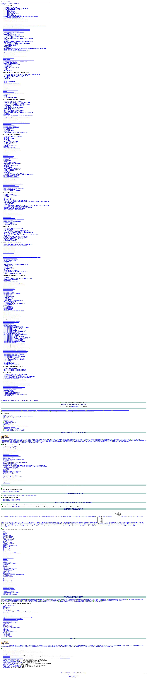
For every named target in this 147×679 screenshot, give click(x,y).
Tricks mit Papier (6, 282)
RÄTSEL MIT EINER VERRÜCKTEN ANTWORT (14, 358)
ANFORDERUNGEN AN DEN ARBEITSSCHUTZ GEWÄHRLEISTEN (18, 232)
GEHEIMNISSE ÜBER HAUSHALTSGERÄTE (13, 326)
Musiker (4, 561)
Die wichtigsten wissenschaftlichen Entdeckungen (13, 449)
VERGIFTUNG (6, 266)
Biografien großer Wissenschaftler (10, 448)
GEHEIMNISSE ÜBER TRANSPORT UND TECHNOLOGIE (15, 351)
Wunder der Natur (6, 667)
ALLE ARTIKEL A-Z (7, 65)
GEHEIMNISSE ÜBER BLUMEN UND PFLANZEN (14, 354)
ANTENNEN (6, 139)
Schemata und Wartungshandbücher (10, 63)
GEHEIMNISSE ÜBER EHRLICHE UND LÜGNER (14, 356)
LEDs (4, 211)
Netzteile (5, 606)
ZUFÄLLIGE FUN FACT (8, 10)
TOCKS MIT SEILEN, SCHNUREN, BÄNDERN (13, 283)
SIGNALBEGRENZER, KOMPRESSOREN (12, 163)
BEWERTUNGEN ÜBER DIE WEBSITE (11, 67)
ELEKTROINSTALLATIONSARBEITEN (12, 221)
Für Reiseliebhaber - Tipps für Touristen (11, 468)
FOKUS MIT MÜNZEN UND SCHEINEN (12, 293)
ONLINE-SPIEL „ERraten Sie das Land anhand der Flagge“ (15, 20)
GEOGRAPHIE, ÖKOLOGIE (9, 81)
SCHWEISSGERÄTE (7, 210)
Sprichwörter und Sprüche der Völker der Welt (12, 388)
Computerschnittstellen (7, 548)
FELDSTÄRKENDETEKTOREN (10, 145)
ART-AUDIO (6, 39)
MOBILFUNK (6, 159)
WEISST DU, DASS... (7, 381)
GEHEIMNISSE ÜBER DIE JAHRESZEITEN (12, 328)
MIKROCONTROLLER (8, 157)
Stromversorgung (6, 634)
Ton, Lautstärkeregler (7, 575)
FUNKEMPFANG (7, 171)
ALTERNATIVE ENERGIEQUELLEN (11, 195)
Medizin (4, 554)
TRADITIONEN (6, 94)
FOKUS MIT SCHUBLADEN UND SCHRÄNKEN (13, 310)
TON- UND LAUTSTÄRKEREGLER (11, 175)
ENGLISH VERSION (7, 70)
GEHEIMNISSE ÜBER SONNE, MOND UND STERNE (14, 350)
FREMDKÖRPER (7, 261)
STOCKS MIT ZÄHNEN (8, 297)
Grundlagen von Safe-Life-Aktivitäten (10, 472)
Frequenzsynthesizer (7, 577)
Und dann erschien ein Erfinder (9, 463)
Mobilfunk (5, 559)
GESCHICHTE (6, 85)
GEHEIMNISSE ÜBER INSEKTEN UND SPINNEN (14, 341)
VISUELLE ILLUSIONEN (8, 37)
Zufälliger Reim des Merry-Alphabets (11, 428)
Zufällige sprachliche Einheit (10, 422)
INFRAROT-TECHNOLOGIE (9, 151)
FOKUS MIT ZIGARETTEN (9, 302)
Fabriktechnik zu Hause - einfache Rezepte (11, 456)
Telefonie (5, 582)
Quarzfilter (5, 547)
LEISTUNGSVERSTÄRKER (9, 185)
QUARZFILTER (6, 152)
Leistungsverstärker (7, 586)
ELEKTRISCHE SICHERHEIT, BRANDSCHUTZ (13, 219)
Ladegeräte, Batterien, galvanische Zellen (11, 610)
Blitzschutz (5, 614)
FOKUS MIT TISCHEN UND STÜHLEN (11, 314)
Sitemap (75, 672)
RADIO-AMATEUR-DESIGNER (10, 170)
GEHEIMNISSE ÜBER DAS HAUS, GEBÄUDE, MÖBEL (15, 334)
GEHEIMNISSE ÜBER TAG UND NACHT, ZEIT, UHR (14, 330)
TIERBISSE (5, 272)
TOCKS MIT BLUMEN (8, 306)
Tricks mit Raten (6, 305)
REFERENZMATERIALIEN (9, 178)
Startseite (63, 672)
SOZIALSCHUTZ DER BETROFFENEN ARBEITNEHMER (15, 236)
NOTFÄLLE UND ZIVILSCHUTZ (10, 252)
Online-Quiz (5, 450)
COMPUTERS (6, 154)
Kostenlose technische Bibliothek (31, 400)
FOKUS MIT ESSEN (7, 285)
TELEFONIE (6, 181)
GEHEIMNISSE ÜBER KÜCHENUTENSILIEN (13, 339)
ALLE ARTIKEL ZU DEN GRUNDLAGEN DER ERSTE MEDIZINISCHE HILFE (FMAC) (22, 257)
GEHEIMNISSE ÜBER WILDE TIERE (11, 332)
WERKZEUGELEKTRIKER (9, 202)
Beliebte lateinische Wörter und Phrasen (11, 475)
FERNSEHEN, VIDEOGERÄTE (10, 180)
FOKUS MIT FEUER (7, 295)
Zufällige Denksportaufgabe (9, 427)
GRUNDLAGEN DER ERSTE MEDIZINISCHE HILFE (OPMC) (16, 50)
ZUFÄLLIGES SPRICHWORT (9, 12)
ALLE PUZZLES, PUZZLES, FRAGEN (11, 321)
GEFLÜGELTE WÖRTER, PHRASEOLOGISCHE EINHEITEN (16, 43)
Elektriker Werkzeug (7, 612)
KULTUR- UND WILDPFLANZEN (10, 44)
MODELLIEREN (7, 46)
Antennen (5, 533)
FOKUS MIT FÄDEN (7, 294)
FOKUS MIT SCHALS (8, 298)
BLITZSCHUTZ (6, 204)
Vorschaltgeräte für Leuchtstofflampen (10, 620)
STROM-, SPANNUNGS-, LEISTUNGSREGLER (13, 209)
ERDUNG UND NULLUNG (9, 199)
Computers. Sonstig (7, 553)
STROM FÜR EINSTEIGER (9, 218)
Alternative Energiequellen (8, 605)
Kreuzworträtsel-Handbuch (8, 53)
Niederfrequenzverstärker (8, 590)
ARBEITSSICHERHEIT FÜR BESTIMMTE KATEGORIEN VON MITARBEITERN (20, 234)
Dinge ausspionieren (7, 482)
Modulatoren (5, 560)
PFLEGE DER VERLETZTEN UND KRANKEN (13, 273)
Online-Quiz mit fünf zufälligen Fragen (11, 417)
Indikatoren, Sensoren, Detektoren (10, 545)
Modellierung (5, 470)
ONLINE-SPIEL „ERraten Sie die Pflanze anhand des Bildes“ (15, 19)
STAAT (5, 82)
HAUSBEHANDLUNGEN (8, 268)
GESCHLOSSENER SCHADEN (10, 260)
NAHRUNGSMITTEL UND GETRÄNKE (11, 83)
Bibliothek (68, 672)
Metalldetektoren (6, 555)
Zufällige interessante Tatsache (10, 419)
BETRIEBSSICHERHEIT (8, 249)
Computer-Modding (7, 550)
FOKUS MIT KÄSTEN (8, 291)
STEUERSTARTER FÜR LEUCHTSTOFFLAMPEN (14, 208)
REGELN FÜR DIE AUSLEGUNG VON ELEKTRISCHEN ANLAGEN (18, 206)
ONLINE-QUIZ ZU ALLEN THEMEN (11, 31)
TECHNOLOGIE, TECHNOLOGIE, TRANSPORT (13, 93)
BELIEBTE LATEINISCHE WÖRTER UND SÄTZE (14, 387)
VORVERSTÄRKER (7, 167)
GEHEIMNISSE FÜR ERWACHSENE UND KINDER (14, 379)
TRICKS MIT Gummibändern (9, 301)
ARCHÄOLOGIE (7, 77)
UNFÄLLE (5, 269)
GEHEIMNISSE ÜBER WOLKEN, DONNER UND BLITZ (15, 352)
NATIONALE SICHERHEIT (9, 248)
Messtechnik (5, 544)
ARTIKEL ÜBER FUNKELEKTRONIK (11, 126)
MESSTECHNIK (6, 149)
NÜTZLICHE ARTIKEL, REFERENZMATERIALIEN (14, 52)
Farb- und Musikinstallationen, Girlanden (11, 592)
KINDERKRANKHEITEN (8, 267)
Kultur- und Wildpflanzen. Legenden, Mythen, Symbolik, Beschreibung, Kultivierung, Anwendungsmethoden (25, 466)
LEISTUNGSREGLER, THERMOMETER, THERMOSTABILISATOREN (18, 174)
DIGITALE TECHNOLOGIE (9, 189)
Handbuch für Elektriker (8, 625)
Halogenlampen (6, 608)
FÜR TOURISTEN (7, 57)
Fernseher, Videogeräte (8, 581)
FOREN (5, 69)
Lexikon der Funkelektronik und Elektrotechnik (15, 506)
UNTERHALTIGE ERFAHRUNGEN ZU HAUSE (13, 36)
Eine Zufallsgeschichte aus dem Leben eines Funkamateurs (16, 425)
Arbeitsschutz (5, 474)
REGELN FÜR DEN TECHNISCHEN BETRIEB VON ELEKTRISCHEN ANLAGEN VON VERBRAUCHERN (26, 205)
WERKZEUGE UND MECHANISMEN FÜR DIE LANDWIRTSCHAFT (18, 38)
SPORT (5, 91)
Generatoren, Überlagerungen (9, 538)
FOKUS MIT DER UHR (8, 307)
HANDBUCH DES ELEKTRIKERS (10, 212)
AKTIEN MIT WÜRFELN (8, 292)
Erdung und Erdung (7, 609)
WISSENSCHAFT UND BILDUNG (10, 90)
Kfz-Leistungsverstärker (8, 587)
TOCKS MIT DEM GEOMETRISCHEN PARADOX (14, 284)
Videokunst (5, 461)
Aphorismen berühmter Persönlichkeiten (11, 446)
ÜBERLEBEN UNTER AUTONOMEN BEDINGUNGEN (15, 245)
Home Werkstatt (6, 454)
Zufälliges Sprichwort (8, 421)
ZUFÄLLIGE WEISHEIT (8, 14)
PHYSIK (5, 95)
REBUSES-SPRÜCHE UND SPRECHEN (11, 364)
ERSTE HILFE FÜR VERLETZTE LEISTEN (12, 233)
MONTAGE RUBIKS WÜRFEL (9, 389)
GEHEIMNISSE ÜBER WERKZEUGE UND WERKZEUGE (15, 338)
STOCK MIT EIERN (7, 309)
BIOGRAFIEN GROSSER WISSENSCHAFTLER (13, 28)
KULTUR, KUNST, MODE (8, 86)
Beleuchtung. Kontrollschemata (9, 615)
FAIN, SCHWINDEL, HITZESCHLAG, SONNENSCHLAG (15, 264)
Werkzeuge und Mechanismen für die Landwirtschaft (13, 459)
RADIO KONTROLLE (8, 172)
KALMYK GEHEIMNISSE (9, 362)
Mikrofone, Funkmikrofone (8, 558)
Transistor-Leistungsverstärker (9, 589)
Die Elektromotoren (7, 632)
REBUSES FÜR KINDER (8, 363)
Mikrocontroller (6, 557)
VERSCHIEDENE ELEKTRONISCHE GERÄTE (13, 173)
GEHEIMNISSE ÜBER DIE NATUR (10, 345)
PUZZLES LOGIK (7, 324)
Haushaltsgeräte (6, 607)
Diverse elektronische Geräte (9, 573)
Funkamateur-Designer (7, 570)
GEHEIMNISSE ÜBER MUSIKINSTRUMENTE (13, 340)
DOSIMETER (6, 146)
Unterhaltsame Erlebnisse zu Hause (10, 655)
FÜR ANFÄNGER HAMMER (9, 162)
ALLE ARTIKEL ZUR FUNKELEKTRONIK (12, 136)
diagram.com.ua (74, 406)
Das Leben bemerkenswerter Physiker (10, 455)
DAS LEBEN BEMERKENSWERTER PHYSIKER (13, 107)
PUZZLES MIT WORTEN (8, 360)
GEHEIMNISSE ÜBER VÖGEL (9, 346)
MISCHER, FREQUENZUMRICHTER (11, 177)
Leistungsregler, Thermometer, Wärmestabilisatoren (13, 574)
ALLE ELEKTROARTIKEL (9, 194)
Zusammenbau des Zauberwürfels (10, 663)
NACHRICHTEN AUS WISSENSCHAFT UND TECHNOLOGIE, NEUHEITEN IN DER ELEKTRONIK (24, 25)
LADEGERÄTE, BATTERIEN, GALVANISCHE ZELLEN (15, 200)
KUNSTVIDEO (6, 40)
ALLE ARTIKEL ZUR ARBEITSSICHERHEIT (13, 228)
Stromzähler (5, 629)
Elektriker (5, 628)
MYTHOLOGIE (6, 89)
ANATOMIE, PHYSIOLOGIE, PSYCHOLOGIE (13, 76)
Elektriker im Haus (6, 483)
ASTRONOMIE (6, 78)
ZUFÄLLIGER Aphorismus (9, 11)
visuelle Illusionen (6, 458)
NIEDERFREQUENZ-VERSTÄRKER (11, 186)
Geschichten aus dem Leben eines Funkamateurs (13, 658)
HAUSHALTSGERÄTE (8, 197)
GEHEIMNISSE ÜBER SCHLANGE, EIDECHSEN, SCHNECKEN (17, 337)
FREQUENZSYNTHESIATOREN (10, 176)
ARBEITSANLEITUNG (8, 229)
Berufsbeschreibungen (7, 453)
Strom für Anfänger (7, 630)
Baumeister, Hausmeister (8, 478)
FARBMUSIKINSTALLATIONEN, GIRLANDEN (13, 188)
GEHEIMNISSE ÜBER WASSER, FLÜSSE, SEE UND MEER (16, 327)
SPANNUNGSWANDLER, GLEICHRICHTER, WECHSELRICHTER (17, 207)
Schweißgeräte (6, 623)
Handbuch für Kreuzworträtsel (9, 477)
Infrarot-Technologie (7, 546)
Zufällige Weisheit (7, 423)
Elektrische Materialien (7, 636)
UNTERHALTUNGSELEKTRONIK (10, 141)
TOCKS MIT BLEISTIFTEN (9, 289)
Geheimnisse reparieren (8, 576)
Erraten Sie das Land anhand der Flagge (11, 393)
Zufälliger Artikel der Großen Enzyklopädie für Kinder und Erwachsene (18, 416)
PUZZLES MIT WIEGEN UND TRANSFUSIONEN (14, 359)
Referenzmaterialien (7, 579)
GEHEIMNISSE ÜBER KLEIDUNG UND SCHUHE (14, 343)
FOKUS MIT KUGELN (8, 308)
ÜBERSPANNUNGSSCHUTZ (9, 213)
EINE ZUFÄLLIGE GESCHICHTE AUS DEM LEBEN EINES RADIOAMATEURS (20, 16)
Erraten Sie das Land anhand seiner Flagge (12, 666)
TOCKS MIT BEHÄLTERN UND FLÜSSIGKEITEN (14, 303)
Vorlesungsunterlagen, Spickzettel (10, 42)
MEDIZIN (5, 87)
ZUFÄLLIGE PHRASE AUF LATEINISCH (12, 15)
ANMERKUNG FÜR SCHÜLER (10, 179)
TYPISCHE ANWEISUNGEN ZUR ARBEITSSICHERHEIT (15, 237)
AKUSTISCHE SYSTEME (8, 138)
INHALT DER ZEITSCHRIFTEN (10, 62)
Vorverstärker (5, 567)
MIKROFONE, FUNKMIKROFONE (10, 158)
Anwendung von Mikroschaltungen (10, 568)
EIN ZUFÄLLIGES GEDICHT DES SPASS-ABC (13, 18)
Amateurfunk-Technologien (8, 583)
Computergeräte (6, 549)
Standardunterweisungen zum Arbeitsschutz (12, 479)
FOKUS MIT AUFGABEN (8, 288)
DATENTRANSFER (7, 166)
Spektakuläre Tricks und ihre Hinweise (11, 491)
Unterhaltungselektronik (8, 536)
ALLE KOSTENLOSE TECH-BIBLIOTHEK (12, 24)
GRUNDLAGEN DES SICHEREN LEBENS (12, 49)
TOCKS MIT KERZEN (8, 311)
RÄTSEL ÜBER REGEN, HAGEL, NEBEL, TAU (13, 333)
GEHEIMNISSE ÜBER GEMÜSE (10, 342)
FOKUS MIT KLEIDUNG (8, 296)
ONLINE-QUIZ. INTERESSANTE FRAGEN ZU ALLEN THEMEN (17, 377)
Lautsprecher (5, 532)
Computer (5, 551)
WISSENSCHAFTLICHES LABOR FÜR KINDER (13, 32)
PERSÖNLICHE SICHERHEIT (9, 247)
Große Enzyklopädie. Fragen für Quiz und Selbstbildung (14, 651)
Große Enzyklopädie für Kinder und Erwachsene (13, 447)
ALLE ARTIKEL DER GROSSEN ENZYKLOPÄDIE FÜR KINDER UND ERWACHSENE (21, 74)
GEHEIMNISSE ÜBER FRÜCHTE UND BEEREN (13, 353)
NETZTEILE (6, 196)
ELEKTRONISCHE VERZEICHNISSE (11, 64)
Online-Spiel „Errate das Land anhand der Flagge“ (14, 430)
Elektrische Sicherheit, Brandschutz (10, 631)
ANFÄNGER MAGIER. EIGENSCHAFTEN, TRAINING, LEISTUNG (17, 278)
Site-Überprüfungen (82, 672)
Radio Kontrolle (6, 572)
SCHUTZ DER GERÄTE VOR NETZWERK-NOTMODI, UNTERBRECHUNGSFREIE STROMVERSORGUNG (26, 201)
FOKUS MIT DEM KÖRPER (9, 304)
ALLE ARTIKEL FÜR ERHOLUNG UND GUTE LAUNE (15, 374)
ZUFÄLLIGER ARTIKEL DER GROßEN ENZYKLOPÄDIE (15, 8)
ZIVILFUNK (6, 144)
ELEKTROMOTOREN (8, 220)
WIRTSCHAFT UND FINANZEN (10, 97)
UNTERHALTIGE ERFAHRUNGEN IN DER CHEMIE (14, 370)
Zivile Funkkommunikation (8, 539)
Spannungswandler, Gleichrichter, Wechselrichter (13, 619)
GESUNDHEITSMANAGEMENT (10, 239)
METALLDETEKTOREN (8, 156)
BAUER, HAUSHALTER (8, 54)
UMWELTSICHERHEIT (8, 253)
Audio (4, 534)
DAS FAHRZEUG (7, 137)
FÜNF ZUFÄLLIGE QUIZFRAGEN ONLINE (12, 9)
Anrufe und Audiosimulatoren (9, 543)
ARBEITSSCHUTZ (7, 51)
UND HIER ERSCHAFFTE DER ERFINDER (12, 111)
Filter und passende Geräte (8, 591)
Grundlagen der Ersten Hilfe (8, 473)
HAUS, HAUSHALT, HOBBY (9, 147)
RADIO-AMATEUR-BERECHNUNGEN (11, 169)
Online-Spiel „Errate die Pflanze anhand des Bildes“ (14, 429)
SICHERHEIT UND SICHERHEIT (10, 165)
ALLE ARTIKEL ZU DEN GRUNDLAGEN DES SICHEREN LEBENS (17, 244)
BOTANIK (5, 80)
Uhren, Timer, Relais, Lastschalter (10, 594)
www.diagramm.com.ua (65, 658)
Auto (4, 531)
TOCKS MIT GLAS (7, 313)
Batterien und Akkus (7, 535)
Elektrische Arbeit (6, 633)
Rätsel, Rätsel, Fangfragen (8, 457)
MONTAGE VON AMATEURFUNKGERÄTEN (13, 184)
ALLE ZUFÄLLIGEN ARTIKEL (10, 7)
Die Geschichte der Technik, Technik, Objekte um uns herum (15, 462)
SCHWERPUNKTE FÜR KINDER (10, 279)
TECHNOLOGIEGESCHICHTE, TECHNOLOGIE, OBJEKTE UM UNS (18, 41)
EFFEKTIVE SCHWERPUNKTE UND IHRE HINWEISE (15, 61)
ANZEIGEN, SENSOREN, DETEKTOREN (12, 150)
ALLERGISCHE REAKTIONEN (10, 258)
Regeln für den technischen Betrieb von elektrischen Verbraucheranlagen (18, 617)
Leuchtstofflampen (6, 613)
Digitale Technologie (7, 593)
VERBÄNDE (6, 263)
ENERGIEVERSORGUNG (8, 222)
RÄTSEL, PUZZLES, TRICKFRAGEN (11, 35)
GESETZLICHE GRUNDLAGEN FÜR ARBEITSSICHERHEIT (16, 230)
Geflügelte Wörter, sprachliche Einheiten (11, 659)
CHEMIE (5, 96)
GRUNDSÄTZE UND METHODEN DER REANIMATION (15, 271)
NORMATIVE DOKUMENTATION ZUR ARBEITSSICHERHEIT (16, 231)
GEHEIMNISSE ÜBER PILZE (9, 329)
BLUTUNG (5, 262)
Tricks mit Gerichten (7, 299)
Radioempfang (6, 571)
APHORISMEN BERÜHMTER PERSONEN (12, 101)
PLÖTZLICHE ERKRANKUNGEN (10, 259)
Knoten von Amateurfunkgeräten (9, 584)
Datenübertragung (6, 566)
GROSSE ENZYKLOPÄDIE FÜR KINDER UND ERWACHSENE (16, 29)
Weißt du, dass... (6, 656)
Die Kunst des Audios (7, 460)
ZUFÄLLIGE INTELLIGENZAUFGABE (11, 17)
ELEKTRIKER (6, 216)
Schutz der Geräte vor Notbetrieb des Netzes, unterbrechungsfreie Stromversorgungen (20, 611)
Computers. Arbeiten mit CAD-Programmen (11, 552)
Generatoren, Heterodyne (8, 143)
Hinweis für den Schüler (8, 580)
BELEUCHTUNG (7, 164)
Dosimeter (5, 541)
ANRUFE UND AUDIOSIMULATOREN (11, 148)
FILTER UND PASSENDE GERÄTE (11, 187)
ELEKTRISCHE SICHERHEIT (9, 240)
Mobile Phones (6, 469)
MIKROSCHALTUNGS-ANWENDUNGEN (12, 168)
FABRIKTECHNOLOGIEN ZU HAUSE (11, 34)
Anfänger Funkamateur (7, 562)
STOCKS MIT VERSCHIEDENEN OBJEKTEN (13, 300)
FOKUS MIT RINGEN (8, 290)
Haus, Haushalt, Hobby (7, 542)
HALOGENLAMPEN (7, 198)
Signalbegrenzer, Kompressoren (9, 563)
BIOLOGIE (5, 79)
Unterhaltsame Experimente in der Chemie (11, 500)
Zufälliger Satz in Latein (9, 424)
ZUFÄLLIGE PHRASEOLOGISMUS (11, 13)
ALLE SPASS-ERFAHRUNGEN (10, 368)
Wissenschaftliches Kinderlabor (9, 451)
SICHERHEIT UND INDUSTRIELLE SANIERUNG (14, 238)
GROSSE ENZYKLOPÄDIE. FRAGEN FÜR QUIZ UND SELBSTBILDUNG (19, 376)
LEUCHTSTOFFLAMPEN (9, 203)
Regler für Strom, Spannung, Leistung (10, 622)
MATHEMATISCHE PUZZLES (9, 325)
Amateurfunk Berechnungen (8, 569)
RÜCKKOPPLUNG (7, 66)
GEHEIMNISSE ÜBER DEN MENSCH (11, 355)
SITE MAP (5, 68)
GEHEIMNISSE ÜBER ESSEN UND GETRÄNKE (13, 336)
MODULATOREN (7, 160)
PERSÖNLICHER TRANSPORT (10, 45)
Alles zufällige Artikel (8, 415)
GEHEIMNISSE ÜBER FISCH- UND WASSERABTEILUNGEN (16, 347)
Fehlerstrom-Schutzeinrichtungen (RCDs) (11, 627)
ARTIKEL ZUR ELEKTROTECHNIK (11, 127)
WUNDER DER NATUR (8, 58)
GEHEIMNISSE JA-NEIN (8, 323)
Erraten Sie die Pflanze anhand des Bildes (11, 392)
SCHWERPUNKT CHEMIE (9, 317)
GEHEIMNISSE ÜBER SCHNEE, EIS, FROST (13, 349)
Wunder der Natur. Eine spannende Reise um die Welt (14, 480)
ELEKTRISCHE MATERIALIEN (10, 224)
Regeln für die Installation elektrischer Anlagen (12, 618)
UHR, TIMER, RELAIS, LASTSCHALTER (12, 190)
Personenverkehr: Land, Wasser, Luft (10, 467)
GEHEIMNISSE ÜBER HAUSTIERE (11, 335)
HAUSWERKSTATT (7, 33)
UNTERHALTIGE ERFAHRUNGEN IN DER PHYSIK (14, 369)
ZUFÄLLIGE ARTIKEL (8, 390)
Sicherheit (5, 565)
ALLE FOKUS (6, 277)
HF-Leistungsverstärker (7, 537)
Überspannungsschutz (7, 626)
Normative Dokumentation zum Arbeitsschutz (12, 471)
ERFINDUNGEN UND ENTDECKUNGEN (12, 84)
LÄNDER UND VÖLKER (8, 92)
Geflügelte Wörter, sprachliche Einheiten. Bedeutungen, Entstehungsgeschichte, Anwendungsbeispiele (24, 465)
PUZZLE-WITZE (7, 361)
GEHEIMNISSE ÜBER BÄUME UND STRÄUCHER (14, 331)
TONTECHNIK (6, 140)
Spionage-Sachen (6, 59)
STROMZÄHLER (7, 217)
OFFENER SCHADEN (8, 265)
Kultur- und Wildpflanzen (8, 660)
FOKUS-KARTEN (7, 280)
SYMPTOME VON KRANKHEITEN (11, 270)
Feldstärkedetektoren (7, 540)
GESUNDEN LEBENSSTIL (9, 246)
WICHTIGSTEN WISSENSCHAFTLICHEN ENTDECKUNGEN (16, 30)
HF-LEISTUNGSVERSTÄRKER (10, 142)
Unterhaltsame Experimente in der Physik (11, 499)
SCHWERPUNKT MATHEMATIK (10, 281)
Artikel (71, 672)
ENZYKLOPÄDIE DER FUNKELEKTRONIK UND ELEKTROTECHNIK (18, 60)
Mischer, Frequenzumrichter (8, 578)
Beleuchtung (5, 564)
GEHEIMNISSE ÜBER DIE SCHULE (11, 357)
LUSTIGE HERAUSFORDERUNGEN (11, 322)
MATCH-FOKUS (6, 312)
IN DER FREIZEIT (7, 47)
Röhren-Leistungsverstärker (8, 588)
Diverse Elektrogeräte (7, 621)
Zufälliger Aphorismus (8, 420)
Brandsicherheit (6, 235)
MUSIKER (5, 161)
